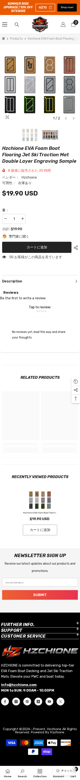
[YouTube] (49, 701)
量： (5, 210)
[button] (66, 118)
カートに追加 (37, 247)
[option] (40, 84)
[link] (20, 444)
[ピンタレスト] (27, 701)
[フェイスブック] (5, 701)
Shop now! (67, 7)
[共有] (74, 248)
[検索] (16, 24)
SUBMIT (40, 595)
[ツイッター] (60, 701)
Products (16, 38)
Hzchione (29, 177)
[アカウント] (63, 24)
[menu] (4, 24)
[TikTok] (38, 701)
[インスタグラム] (16, 701)
